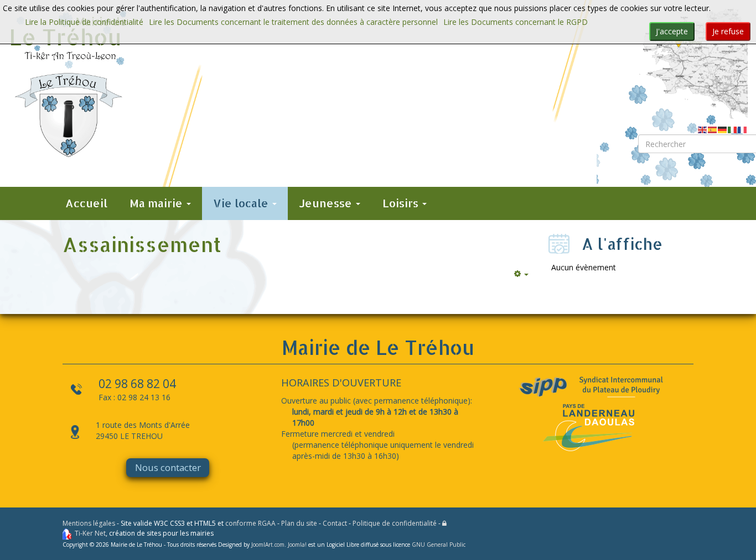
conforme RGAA (250, 523)
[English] (703, 128)
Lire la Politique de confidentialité (84, 22)
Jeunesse (327, 203)
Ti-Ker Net (90, 533)
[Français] (743, 128)
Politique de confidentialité (395, 523)
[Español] (713, 128)
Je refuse (728, 31)
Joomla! (297, 544)
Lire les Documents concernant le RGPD (515, 22)
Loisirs (401, 203)
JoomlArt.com (267, 544)
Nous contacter (168, 467)
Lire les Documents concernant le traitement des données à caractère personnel (293, 22)
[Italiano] (733, 128)
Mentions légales (89, 523)
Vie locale (242, 203)
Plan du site (299, 523)
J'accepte (672, 31)
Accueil (86, 203)
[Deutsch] (723, 128)
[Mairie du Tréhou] (68, 84)
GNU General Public (438, 544)
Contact (335, 523)
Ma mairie (157, 203)
